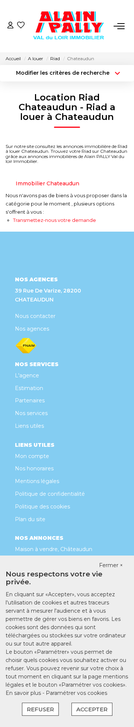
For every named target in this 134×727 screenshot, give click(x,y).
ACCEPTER (92, 709)
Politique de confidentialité (50, 494)
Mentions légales (37, 481)
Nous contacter (35, 316)
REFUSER (40, 709)
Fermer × (111, 565)
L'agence (27, 375)
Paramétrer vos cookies (76, 693)
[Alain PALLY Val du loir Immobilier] (69, 26)
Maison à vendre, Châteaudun (53, 549)
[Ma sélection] (21, 26)
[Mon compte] (10, 26)
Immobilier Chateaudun (47, 183)
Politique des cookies (42, 506)
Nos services (31, 413)
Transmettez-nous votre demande (54, 220)
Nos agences (32, 328)
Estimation (29, 388)
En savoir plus (24, 693)
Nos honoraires (34, 468)
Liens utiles (29, 426)
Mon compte (32, 456)
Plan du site (30, 519)
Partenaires (30, 400)
